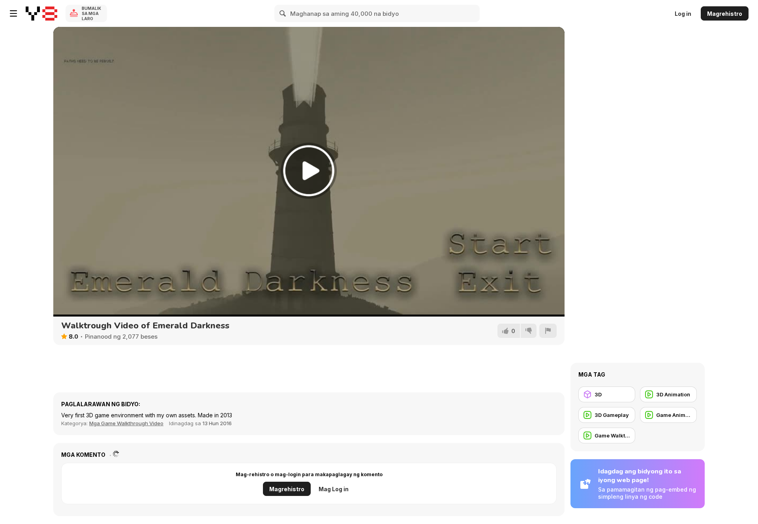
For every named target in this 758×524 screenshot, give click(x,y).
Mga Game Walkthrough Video (126, 423)
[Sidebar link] (13, 13)
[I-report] (548, 331)
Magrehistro (724, 13)
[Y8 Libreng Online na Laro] (41, 13)
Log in (683, 13)
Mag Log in (334, 489)
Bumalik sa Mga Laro (91, 13)
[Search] (283, 13)
